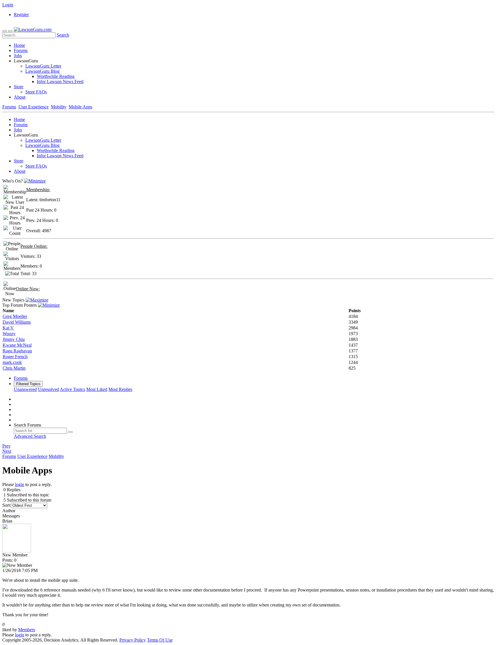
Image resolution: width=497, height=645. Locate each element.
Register (21, 14)
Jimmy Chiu (14, 339)
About (19, 97)
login (19, 484)
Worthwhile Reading (55, 76)
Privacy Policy (132, 640)
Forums (21, 50)
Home (19, 45)
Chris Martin (14, 368)
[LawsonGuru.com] (32, 29)
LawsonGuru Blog (42, 71)
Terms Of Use (160, 640)
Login (7, 4)
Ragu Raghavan (17, 350)
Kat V (8, 327)
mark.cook (12, 362)
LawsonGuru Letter (43, 66)
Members (26, 629)
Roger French (15, 356)
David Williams (17, 322)
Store (18, 86)
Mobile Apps (80, 106)
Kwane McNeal (17, 345)
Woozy (9, 333)
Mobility (58, 106)
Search (63, 34)
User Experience (33, 106)
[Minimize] (35, 180)
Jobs (18, 55)
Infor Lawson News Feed (60, 81)
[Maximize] (37, 299)
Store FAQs (36, 91)
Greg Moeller (15, 316)
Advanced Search (30, 436)
